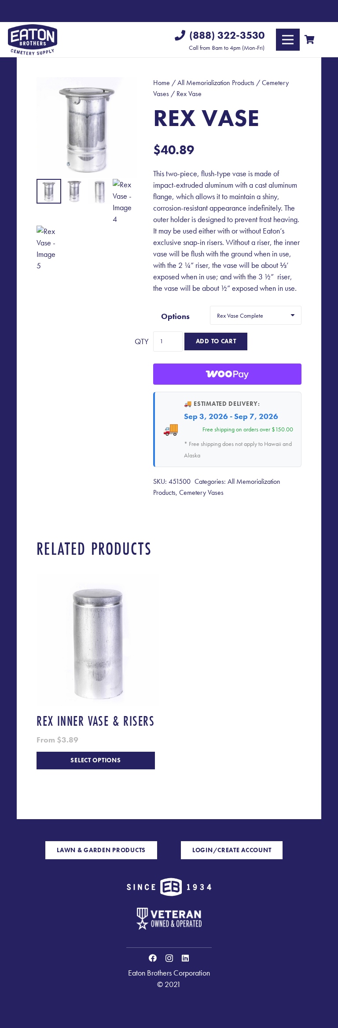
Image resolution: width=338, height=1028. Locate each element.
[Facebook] (153, 958)
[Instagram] (169, 958)
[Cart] (309, 39)
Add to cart (216, 341)
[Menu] (288, 40)
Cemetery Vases (201, 492)
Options (175, 316)
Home (161, 82)
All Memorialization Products (215, 82)
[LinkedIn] (185, 958)
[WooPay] (227, 374)
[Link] (32, 39)
